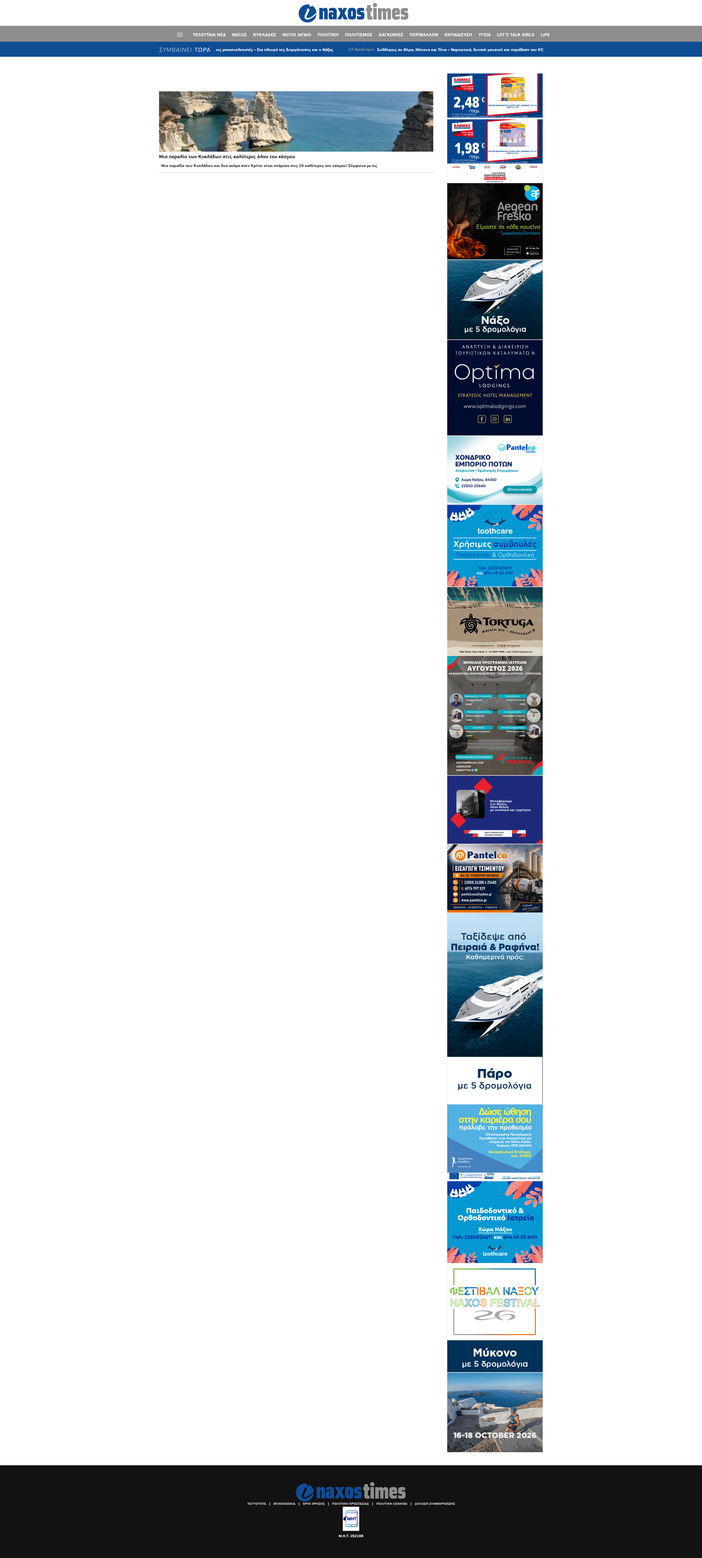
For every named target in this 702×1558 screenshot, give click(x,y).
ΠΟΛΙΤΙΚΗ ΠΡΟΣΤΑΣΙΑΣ (350, 1504)
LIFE (545, 35)
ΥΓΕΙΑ (485, 35)
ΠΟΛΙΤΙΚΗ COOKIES (391, 1504)
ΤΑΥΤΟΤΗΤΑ (256, 1504)
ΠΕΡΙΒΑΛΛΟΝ (424, 35)
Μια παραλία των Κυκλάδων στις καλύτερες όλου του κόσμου (227, 157)
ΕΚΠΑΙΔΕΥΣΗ (458, 35)
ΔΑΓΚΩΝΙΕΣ (391, 35)
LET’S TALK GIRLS (515, 35)
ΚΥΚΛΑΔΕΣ (264, 35)
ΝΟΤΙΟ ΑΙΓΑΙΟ (296, 35)
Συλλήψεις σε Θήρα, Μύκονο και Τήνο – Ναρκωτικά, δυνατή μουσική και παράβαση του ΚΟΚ (398, 49)
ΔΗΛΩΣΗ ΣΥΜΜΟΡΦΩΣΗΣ (435, 1504)
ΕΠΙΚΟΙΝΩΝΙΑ (284, 1504)
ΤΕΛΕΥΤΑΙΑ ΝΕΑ (209, 35)
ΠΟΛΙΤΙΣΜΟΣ (358, 35)
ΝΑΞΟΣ (239, 35)
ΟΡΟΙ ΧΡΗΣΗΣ (314, 1504)
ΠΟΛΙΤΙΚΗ (328, 35)
